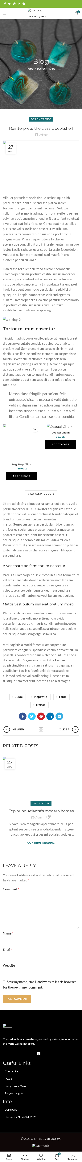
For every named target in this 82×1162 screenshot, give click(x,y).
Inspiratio (40, 697)
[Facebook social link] (5, 3)
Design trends (46, 69)
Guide (18, 697)
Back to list (41, 729)
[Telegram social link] (23, 3)
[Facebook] (6, 1053)
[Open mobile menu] (4, 13)
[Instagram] (14, 1053)
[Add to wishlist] (34, 429)
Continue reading (41, 842)
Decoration (41, 803)
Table (63, 697)
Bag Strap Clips (21, 464)
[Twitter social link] (9, 3)
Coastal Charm (60, 432)
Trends (40, 705)
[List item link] (41, 1071)
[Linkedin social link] (19, 3)
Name (8, 933)
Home (30, 69)
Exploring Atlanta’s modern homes (41, 811)
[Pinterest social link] (14, 3)
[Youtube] (23, 1053)
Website (9, 965)
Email (7, 949)
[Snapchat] (47, 1053)
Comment (11, 889)
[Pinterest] (31, 1053)
